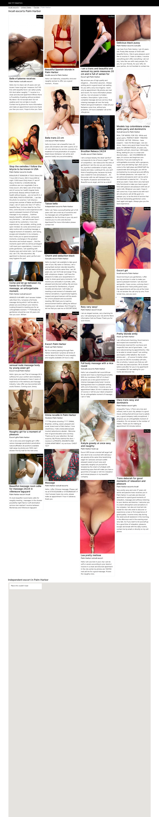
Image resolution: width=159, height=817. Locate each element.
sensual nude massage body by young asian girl (24, 366)
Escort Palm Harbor (55, 344)
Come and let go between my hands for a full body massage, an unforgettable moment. (25, 287)
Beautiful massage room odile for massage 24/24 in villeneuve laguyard (25, 489)
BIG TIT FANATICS (15, 3)
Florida (36, 7)
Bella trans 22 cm (54, 137)
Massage (50, 482)
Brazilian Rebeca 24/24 (93, 151)
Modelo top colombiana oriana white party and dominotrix (133, 127)
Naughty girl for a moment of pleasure (25, 433)
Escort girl (122, 270)
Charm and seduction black (60, 255)
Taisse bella (51, 203)
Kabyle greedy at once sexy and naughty (96, 444)
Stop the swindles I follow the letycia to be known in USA (25, 167)
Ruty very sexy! (89, 306)
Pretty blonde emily (127, 333)
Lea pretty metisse (91, 555)
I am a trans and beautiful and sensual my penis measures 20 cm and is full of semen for (97, 71)
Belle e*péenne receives (22, 78)
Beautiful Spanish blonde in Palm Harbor (59, 71)
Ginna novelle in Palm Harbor (60, 415)
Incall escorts (13, 7)
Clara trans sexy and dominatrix (128, 401)
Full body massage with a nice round (97, 364)
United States (26, 7)
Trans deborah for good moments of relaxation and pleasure (131, 481)
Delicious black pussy (128, 42)
